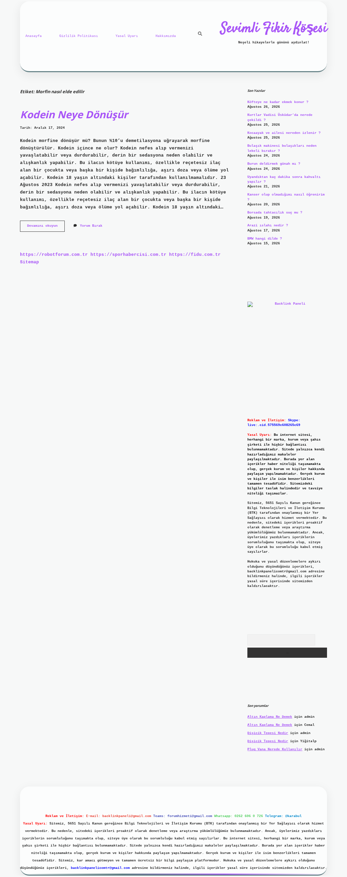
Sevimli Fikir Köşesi (274, 29)
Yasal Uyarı (127, 36)
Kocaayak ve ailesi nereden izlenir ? (284, 133)
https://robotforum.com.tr (54, 254)
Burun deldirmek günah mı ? (273, 164)
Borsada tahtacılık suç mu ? (274, 213)
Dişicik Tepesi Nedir (267, 733)
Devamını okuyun (46, 227)
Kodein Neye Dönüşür (74, 114)
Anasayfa (33, 36)
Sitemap (29, 262)
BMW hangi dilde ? (264, 239)
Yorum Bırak (91, 226)
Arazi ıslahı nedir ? (267, 225)
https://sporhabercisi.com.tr (128, 254)
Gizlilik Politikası (78, 36)
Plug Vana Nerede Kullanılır (274, 749)
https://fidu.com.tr (195, 254)
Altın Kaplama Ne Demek (269, 717)
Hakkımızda (166, 36)
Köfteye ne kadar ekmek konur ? (277, 102)
